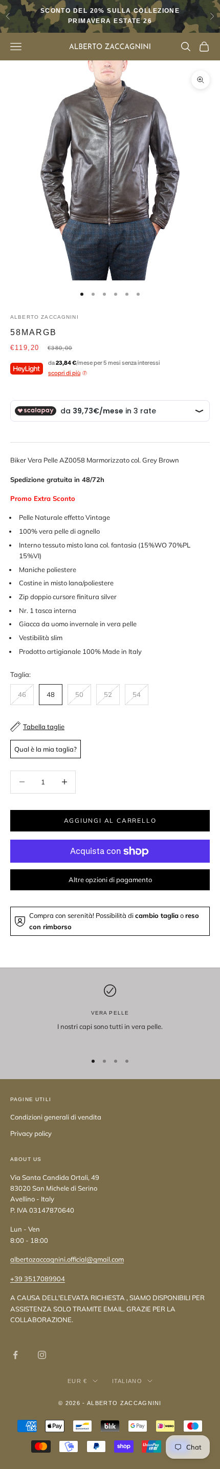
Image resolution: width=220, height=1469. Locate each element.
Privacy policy (31, 1133)
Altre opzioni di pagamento (110, 879)
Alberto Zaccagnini (44, 317)
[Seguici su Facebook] (15, 1355)
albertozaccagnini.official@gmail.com (67, 1259)
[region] (110, 1013)
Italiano (127, 1381)
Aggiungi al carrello (110, 820)
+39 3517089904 (37, 1279)
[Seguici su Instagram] (42, 1355)
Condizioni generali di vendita (55, 1117)
